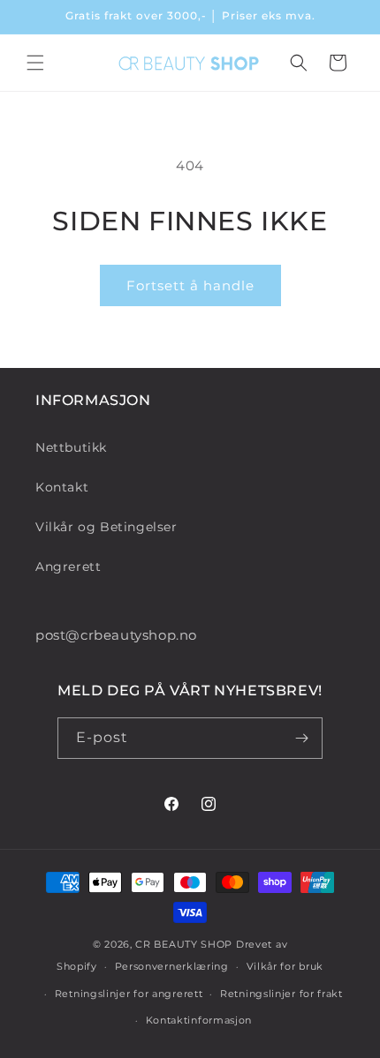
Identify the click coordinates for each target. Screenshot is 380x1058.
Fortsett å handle (190, 285)
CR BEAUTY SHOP (183, 944)
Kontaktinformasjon (199, 1020)
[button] (35, 62)
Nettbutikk (71, 447)
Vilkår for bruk (285, 966)
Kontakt (61, 487)
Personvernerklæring (172, 966)
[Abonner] (302, 738)
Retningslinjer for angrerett (129, 993)
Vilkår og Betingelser (106, 527)
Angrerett (68, 566)
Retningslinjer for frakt (281, 993)
